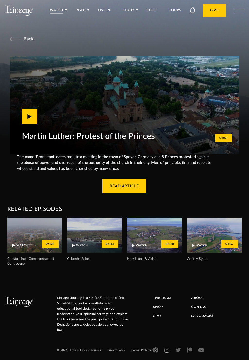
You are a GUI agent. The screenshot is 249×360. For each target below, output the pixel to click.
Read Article (124, 186)
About (197, 298)
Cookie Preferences (143, 350)
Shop (152, 10)
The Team (162, 298)
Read (81, 10)
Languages (202, 316)
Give (214, 10)
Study (128, 10)
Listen (104, 10)
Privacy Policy (116, 350)
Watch (56, 10)
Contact (199, 307)
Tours (175, 10)
